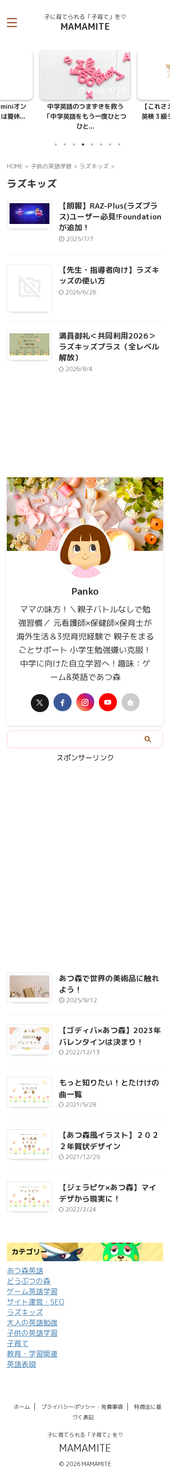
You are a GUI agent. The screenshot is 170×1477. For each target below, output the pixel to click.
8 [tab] (119, 135)
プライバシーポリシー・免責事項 (82, 1397)
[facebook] (62, 693)
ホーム (22, 1397)
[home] (130, 693)
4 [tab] (82, 135)
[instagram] (85, 693)
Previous (8, 83)
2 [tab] (64, 135)
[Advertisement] (85, 859)
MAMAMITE (85, 26)
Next (161, 83)
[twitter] (40, 694)
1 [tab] (55, 135)
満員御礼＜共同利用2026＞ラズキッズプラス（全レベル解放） (109, 337)
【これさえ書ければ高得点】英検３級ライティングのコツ (86, 111)
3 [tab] (73, 135)
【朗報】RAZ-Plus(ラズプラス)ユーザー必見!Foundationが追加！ (110, 207)
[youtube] (108, 693)
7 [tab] (110, 135)
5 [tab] (92, 135)
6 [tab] (101, 135)
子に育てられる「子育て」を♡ (85, 1425)
